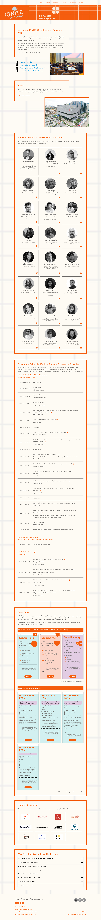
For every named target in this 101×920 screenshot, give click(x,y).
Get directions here (24, 96)
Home (41, 2)
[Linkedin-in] (84, 900)
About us (82, 2)
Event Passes (72, 2)
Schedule (63, 2)
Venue (48, 2)
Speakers (55, 2)
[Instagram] (80, 900)
